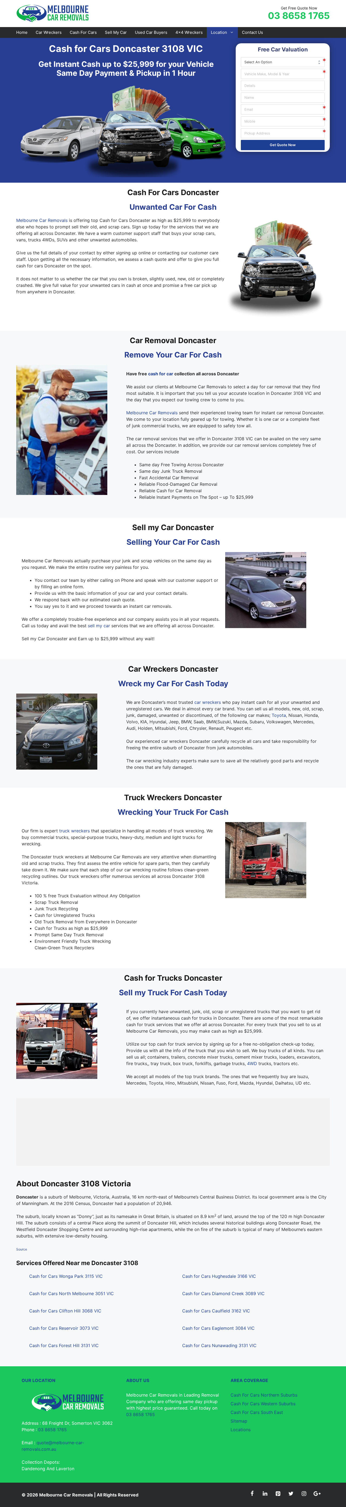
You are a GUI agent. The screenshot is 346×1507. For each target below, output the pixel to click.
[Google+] (316, 1493)
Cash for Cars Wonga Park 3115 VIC (66, 1276)
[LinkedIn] (265, 1493)
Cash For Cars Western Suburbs (263, 1403)
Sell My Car (116, 32)
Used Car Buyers (151, 32)
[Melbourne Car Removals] (53, 13)
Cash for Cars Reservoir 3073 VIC (64, 1328)
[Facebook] (252, 1493)
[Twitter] (290, 1493)
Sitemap (239, 1421)
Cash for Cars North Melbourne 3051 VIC (71, 1293)
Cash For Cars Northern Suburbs (264, 1395)
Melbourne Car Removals (42, 220)
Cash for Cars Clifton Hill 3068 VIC (65, 1311)
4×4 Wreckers (189, 32)
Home (22, 32)
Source (21, 1249)
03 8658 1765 (299, 15)
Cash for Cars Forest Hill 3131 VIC (64, 1345)
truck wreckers (74, 830)
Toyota (279, 715)
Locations (241, 1429)
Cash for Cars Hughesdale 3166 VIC (219, 1276)
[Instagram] (303, 1493)
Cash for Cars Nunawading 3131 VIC (219, 1345)
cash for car (160, 373)
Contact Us (252, 32)
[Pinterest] (277, 1493)
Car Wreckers (49, 32)
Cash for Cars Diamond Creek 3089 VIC (223, 1293)
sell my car (99, 625)
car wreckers (207, 702)
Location (219, 32)
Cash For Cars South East (257, 1412)
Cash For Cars (83, 32)
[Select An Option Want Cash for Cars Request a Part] (283, 62)
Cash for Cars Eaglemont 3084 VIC (218, 1328)
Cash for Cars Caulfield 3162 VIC (216, 1311)
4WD (252, 1063)
